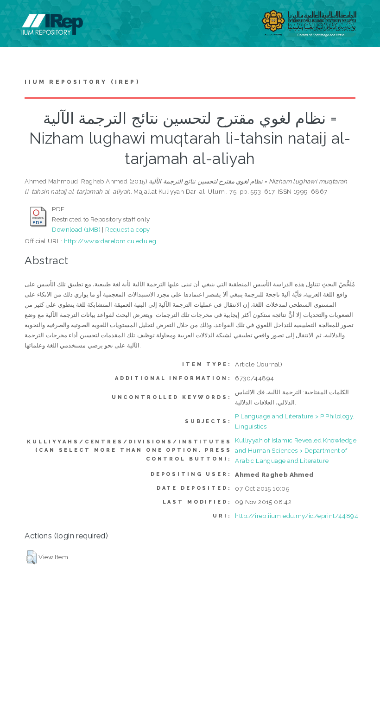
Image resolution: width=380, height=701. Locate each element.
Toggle (16, 17)
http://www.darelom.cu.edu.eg (110, 241)
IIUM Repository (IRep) (82, 82)
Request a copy (127, 229)
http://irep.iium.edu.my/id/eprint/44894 (296, 515)
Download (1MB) (76, 229)
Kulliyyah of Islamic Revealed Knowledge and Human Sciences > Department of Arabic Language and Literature (295, 450)
